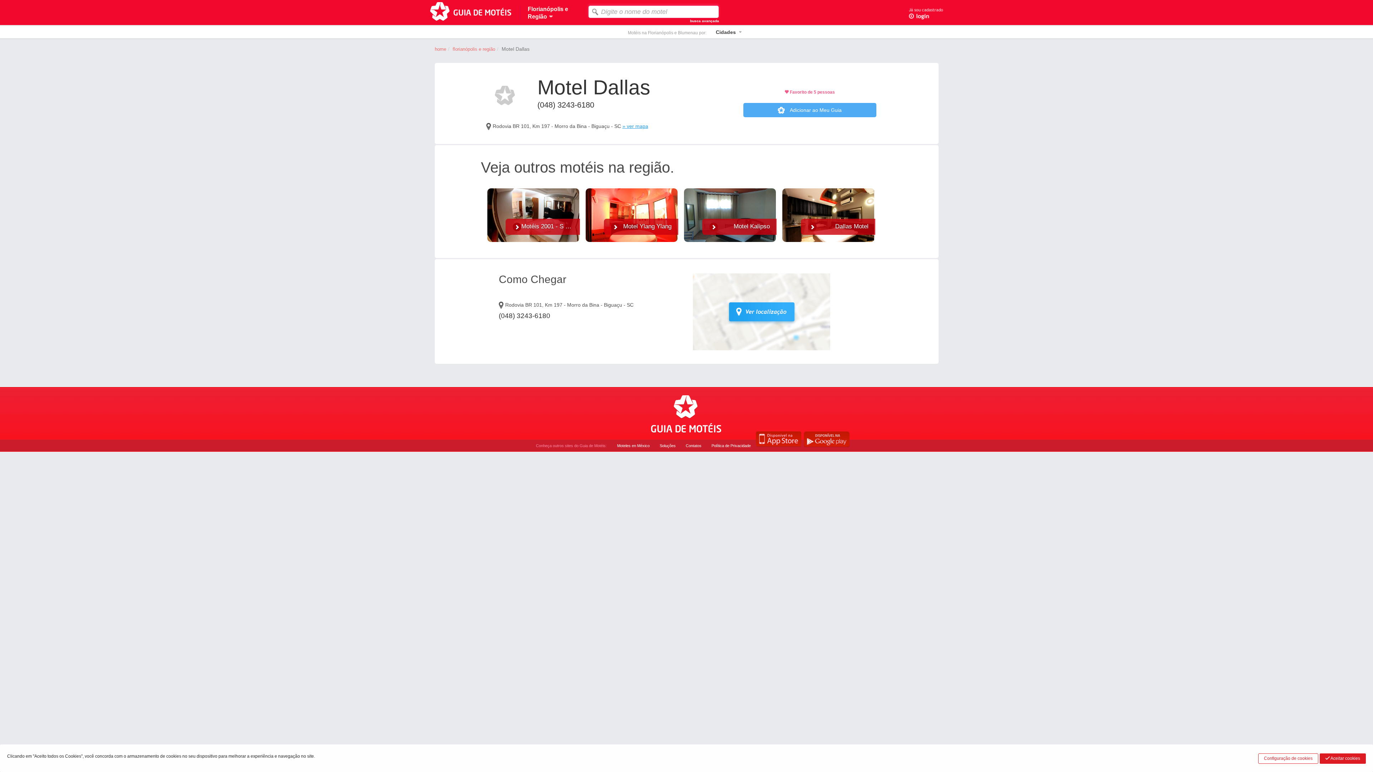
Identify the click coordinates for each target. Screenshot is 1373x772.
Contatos (694, 446)
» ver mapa (635, 126)
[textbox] (653, 11)
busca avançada (704, 21)
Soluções (668, 446)
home (440, 49)
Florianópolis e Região (474, 49)
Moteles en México (633, 446)
